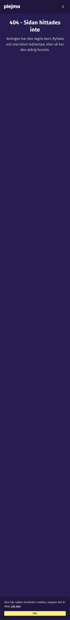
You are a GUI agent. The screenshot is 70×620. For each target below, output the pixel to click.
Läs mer (16, 606)
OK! (35, 613)
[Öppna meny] (62, 6)
